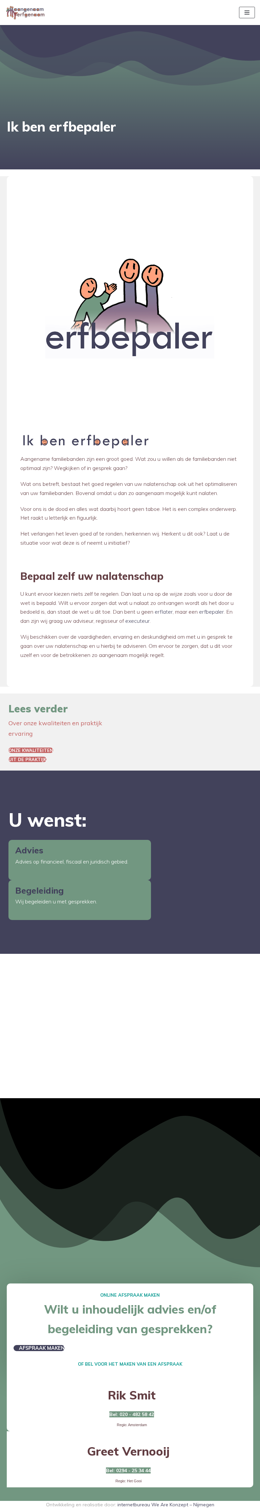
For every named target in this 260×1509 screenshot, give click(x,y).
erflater (164, 611)
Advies (29, 850)
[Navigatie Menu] (247, 12)
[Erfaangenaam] (25, 12)
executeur (137, 620)
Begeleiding (39, 890)
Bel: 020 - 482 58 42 (131, 1414)
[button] (30, 750)
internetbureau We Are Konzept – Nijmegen (165, 1505)
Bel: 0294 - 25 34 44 (128, 1470)
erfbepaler (211, 611)
